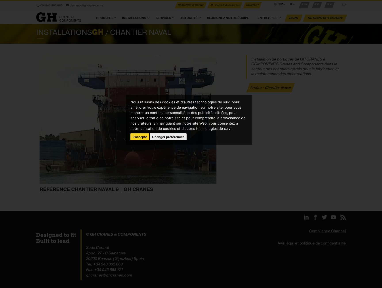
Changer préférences (168, 137)
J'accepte (140, 137)
